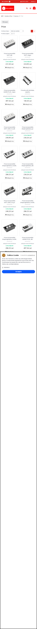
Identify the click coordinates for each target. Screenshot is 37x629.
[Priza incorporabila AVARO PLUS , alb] (27, 228)
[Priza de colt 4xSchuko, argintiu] (27, 80)
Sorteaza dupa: (5, 31)
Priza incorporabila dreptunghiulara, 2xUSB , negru (9, 239)
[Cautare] (27, 8)
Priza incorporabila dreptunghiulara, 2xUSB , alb (9, 165)
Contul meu (24, 1)
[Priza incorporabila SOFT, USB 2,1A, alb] (9, 117)
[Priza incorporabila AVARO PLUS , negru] (9, 80)
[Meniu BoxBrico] (30, 8)
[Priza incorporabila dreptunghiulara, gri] (27, 117)
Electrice (16, 16)
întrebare (13, 59)
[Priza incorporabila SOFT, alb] (9, 43)
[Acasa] (2, 16)
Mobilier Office (8, 16)
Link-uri (33, 1)
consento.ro (31, 255)
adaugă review (7, 59)
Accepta (18, 272)
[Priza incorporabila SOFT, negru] (27, 43)
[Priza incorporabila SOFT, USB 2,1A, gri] (9, 191)
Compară (6, 1)
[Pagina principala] (8, 8)
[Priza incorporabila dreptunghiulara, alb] (27, 154)
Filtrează (5, 22)
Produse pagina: (5, 33)
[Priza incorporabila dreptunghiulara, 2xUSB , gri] (27, 191)
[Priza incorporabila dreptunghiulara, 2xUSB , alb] (9, 154)
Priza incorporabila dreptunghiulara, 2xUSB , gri (27, 202)
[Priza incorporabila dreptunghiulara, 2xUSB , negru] (9, 228)
